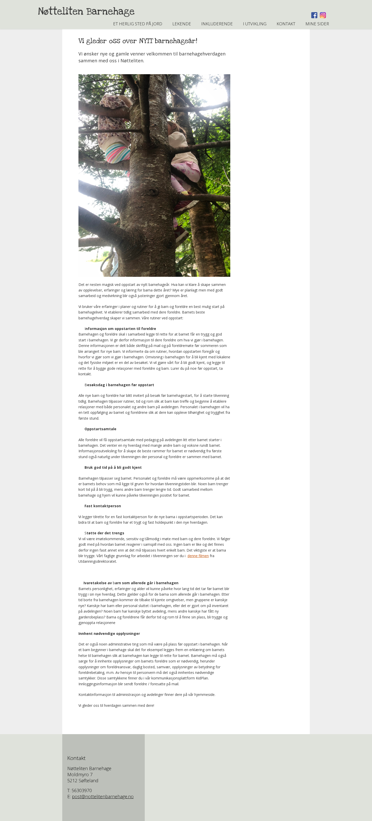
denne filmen (198, 555)
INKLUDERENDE (217, 24)
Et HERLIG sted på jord (137, 24)
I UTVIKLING (254, 24)
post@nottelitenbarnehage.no (103, 796)
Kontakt (286, 24)
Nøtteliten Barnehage (86, 11)
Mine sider (317, 24)
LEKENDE (181, 24)
